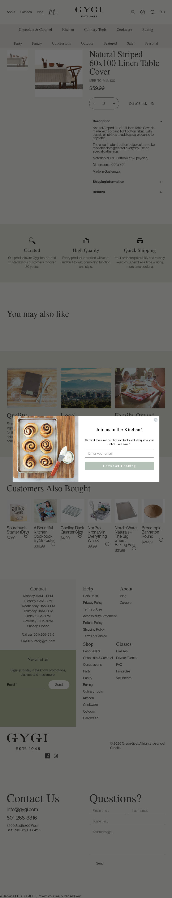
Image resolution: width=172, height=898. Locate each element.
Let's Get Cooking (119, 465)
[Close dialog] (156, 420)
